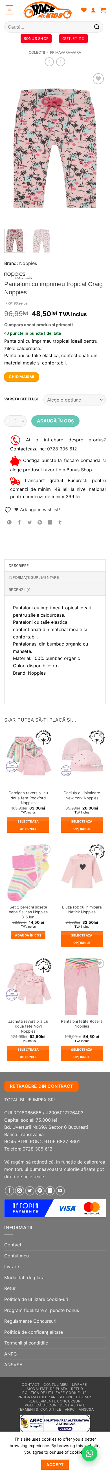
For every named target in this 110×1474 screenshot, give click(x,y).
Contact (12, 1245)
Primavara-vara (65, 52)
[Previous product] (60, 61)
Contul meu (16, 1256)
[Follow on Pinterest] (40, 1190)
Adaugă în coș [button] (28, 935)
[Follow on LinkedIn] (50, 1190)
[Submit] (97, 26)
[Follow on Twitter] (29, 1190)
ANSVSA (13, 1364)
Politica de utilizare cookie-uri (36, 1299)
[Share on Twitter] (29, 522)
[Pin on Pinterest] (40, 522)
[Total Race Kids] (48, 10)
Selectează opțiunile (28, 825)
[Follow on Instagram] (19, 1190)
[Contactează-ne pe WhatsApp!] (89, 1453)
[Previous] (13, 148)
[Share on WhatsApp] (9, 522)
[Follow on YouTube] (60, 1190)
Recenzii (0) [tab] (20, 590)
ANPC (10, 1354)
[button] (9, 9)
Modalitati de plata (24, 1277)
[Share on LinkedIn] (50, 522)
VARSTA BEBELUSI (21, 399)
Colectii (37, 52)
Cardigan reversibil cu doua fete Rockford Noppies (28, 798)
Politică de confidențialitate (33, 1332)
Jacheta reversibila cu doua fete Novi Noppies (28, 1026)
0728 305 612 (62, 449)
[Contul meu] (93, 10)
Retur (10, 1288)
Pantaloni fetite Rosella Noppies (82, 1024)
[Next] (97, 148)
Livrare (11, 1266)
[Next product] (49, 61)
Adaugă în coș (55, 421)
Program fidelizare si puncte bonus (41, 1310)
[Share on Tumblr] (60, 522)
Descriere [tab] (19, 566)
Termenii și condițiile (26, 1343)
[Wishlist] (84, 10)
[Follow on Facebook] (9, 1190)
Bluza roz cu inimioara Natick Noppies (82, 909)
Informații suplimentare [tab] (34, 577)
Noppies (28, 263)
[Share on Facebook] (19, 522)
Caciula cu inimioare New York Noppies (81, 795)
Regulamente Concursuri (30, 1321)
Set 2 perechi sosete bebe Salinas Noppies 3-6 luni (28, 912)
